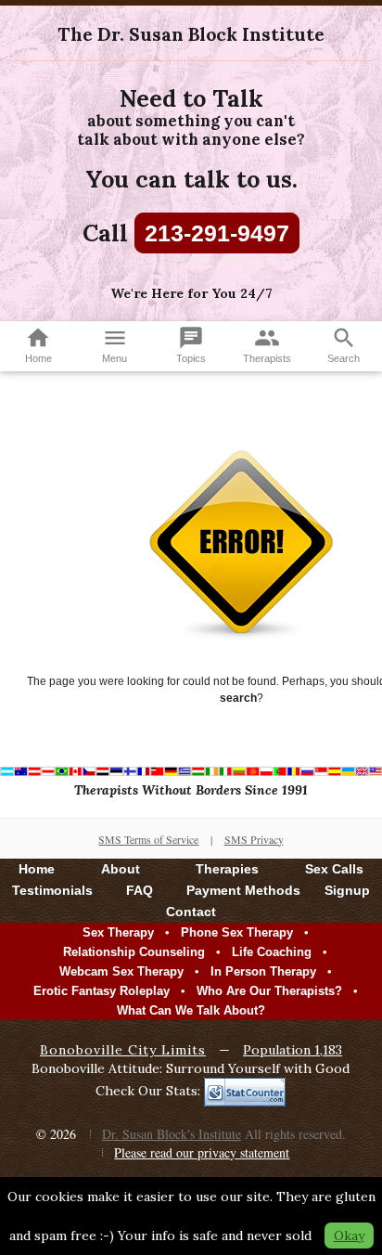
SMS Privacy (254, 839)
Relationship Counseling (134, 952)
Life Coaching (272, 952)
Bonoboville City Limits (123, 1050)
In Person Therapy (263, 971)
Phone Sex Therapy (237, 932)
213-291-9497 (217, 233)
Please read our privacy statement (201, 1152)
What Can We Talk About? (191, 1010)
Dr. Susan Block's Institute (171, 1134)
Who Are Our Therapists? (269, 991)
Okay (349, 1235)
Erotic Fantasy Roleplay (101, 991)
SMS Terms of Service (148, 839)
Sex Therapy (118, 932)
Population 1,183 (292, 1050)
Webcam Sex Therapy (121, 971)
